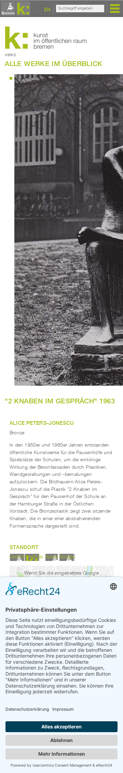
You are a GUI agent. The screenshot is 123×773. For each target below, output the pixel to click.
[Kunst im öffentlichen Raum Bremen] (14, 9)
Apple (51, 556)
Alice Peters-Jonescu (42, 423)
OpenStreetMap (27, 556)
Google (67, 556)
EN (47, 9)
